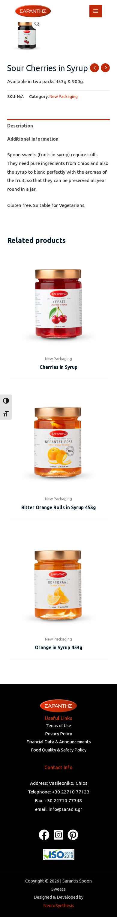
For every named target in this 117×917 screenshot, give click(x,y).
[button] (37, 24)
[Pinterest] (73, 834)
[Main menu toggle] (95, 11)
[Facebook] (44, 834)
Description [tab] (20, 125)
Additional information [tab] (32, 139)
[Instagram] (58, 834)
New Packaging (64, 96)
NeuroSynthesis (58, 905)
